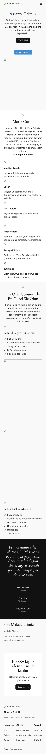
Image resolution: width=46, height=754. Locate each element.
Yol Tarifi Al (23, 40)
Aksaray (7, 749)
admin (27, 636)
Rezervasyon (23, 687)
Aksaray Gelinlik (12, 712)
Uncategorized (18, 640)
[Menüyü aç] (40, 4)
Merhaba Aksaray (11, 631)
